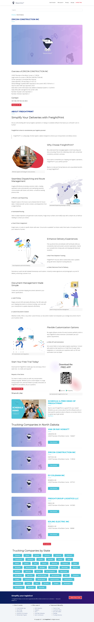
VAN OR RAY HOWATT (58, 429)
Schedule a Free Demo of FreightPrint (62, 402)
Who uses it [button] (60, 2)
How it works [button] (52, 2)
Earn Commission (39, 615)
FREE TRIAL (79, 2)
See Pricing (19, 610)
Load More (47, 544)
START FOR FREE (16, 389)
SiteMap (55, 613)
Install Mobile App (21, 608)
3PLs (36, 611)
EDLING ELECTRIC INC (58, 521)
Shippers (37, 610)
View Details (53, 442)
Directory (14, 15)
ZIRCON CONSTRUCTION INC (62, 452)
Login (72, 2)
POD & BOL (20, 611)
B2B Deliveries (38, 608)
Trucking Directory (57, 615)
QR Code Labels (57, 611)
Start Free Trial (75, 597)
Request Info (15, 105)
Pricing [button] (66, 2)
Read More (50, 416)
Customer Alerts (57, 610)
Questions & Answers (22, 613)
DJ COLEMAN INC (56, 475)
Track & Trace (56, 608)
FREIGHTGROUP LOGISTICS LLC (63, 498)
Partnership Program (22, 615)
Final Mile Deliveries (40, 613)
